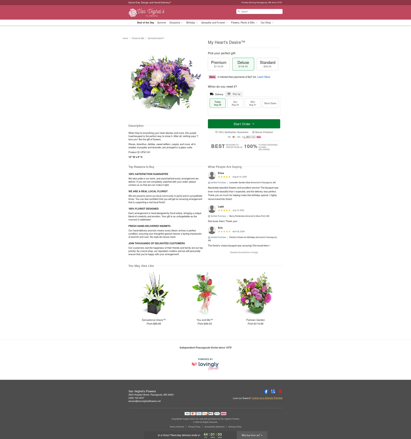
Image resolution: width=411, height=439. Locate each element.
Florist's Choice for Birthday (242, 237)
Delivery (219, 94)
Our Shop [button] (266, 22)
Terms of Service (177, 427)
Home (125, 38)
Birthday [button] (191, 22)
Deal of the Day (145, 22)
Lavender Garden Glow (239, 182)
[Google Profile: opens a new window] (273, 391)
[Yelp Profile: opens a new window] (280, 391)
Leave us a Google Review (267, 398)
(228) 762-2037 (136, 397)
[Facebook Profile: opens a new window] (266, 391)
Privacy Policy (194, 427)
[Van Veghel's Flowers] (151, 12)
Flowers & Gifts (138, 38)
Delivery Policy (234, 427)
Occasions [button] (175, 22)
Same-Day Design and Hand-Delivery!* (149, 2)
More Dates (270, 103)
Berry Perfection (237, 216)
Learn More (263, 77)
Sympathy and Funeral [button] (213, 22)
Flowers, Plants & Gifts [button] (243, 22)
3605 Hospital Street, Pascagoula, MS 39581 (151, 394)
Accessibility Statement (214, 427)
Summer (161, 22)
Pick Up (236, 94)
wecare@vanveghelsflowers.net (144, 401)
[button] (402, 425)
